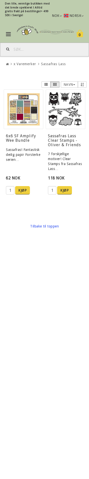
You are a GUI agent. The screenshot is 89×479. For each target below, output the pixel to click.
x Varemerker (25, 64)
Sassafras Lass (53, 64)
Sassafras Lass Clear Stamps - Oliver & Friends (64, 140)
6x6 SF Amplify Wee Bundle (21, 138)
